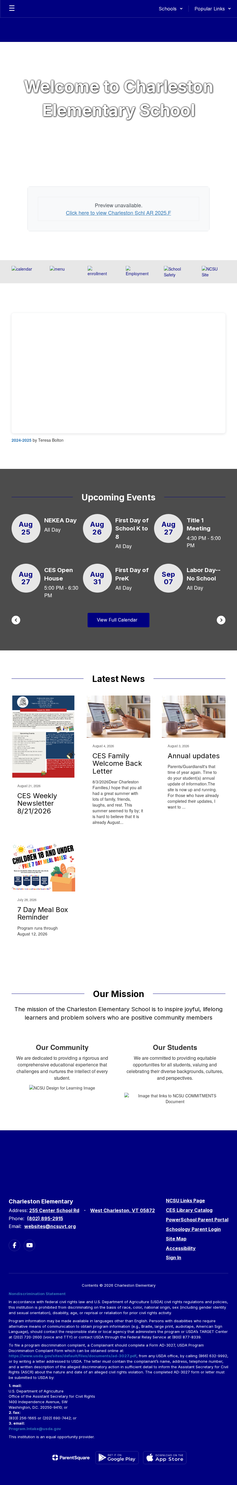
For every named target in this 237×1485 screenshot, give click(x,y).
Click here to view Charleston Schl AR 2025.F (118, 212)
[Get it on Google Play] (117, 1457)
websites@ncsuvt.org (50, 1226)
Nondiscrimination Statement (37, 1293)
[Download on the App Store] (164, 1457)
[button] (171, 8)
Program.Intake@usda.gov (35, 1428)
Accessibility (181, 1248)
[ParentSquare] (71, 1457)
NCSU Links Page (185, 1200)
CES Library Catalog (189, 1210)
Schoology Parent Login (193, 1229)
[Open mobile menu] (11, 8)
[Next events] (221, 620)
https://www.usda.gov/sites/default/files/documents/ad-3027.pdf (72, 1355)
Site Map (176, 1239)
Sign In (173, 1257)
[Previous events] (16, 620)
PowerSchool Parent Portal (197, 1220)
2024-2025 (22, 440)
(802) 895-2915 (45, 1218)
